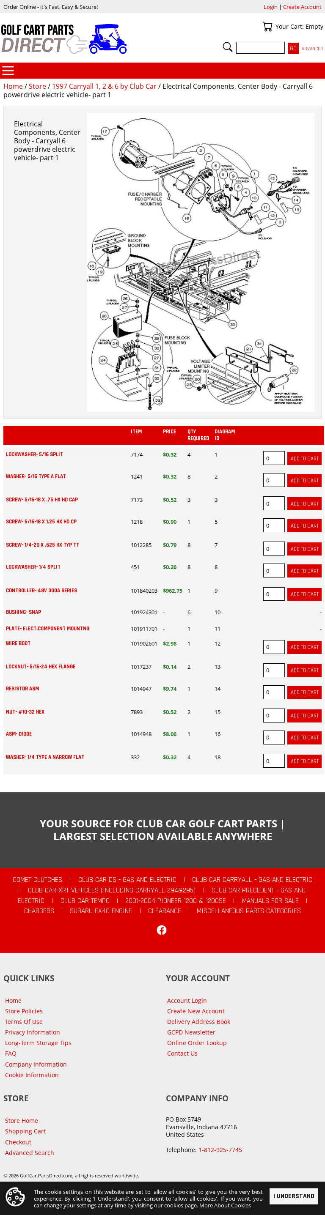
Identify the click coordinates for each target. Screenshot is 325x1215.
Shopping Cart (25, 1131)
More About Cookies (225, 1205)
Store (37, 86)
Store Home (21, 1120)
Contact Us (182, 1053)
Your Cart (267, 26)
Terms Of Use (24, 1022)
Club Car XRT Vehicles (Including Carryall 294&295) (112, 890)
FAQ (11, 1053)
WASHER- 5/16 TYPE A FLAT (36, 476)
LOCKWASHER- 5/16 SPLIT (34, 454)
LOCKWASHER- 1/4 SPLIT (33, 567)
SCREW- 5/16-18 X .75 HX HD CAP (42, 499)
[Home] (81, 39)
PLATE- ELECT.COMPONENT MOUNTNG (47, 628)
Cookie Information (32, 1075)
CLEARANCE (164, 911)
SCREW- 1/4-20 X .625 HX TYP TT (42, 545)
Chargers (39, 911)
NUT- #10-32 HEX (25, 712)
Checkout (18, 1142)
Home (13, 86)
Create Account (302, 7)
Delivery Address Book (198, 1022)
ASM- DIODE (19, 734)
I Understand (293, 1196)
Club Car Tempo (85, 901)
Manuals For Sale (270, 901)
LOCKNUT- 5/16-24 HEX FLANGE (40, 666)
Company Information (36, 1064)
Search (227, 47)
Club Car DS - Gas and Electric (127, 879)
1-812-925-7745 (220, 1150)
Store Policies (24, 1011)
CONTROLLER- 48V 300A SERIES (41, 590)
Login (271, 7)
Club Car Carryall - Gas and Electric (252, 879)
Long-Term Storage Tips (38, 1043)
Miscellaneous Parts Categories (249, 911)
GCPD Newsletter (191, 1032)
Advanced (312, 49)
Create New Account (196, 1011)
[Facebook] (161, 930)
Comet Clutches (37, 879)
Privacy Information (32, 1032)
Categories (8, 71)
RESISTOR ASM (22, 688)
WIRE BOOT (18, 643)
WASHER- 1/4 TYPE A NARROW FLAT (45, 757)
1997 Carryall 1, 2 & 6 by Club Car (104, 86)
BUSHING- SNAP (23, 612)
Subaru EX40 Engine (101, 911)
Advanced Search (29, 1153)
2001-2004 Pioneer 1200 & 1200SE (175, 901)
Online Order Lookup (197, 1043)
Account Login (187, 1000)
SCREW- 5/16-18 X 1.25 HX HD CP (41, 521)
